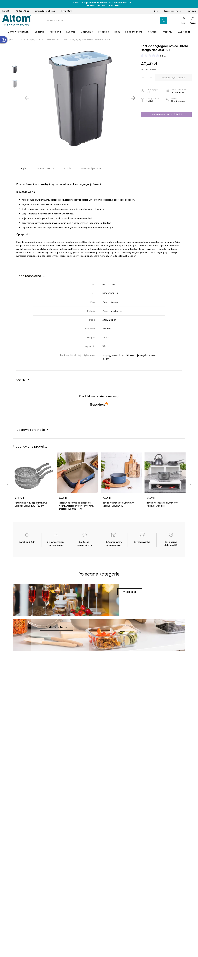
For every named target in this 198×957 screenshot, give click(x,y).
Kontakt (5, 11)
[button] (163, 20)
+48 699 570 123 (22, 11)
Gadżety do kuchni (56, 627)
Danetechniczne (45, 168)
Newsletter (191, 11)
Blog (156, 11)
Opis (23, 168)
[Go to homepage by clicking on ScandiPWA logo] (16, 20)
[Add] (151, 77)
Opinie (67, 168)
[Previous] (26, 98)
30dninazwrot (178, 101)
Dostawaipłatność (91, 168)
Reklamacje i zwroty (172, 11)
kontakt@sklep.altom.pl (45, 11)
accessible (3, 39)
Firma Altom (66, 11)
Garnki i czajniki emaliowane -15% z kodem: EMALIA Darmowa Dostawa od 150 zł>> (102, 4)
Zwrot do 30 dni (27, 541)
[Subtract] (143, 77)
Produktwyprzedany (173, 77)
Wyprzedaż (129, 591)
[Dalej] (133, 98)
